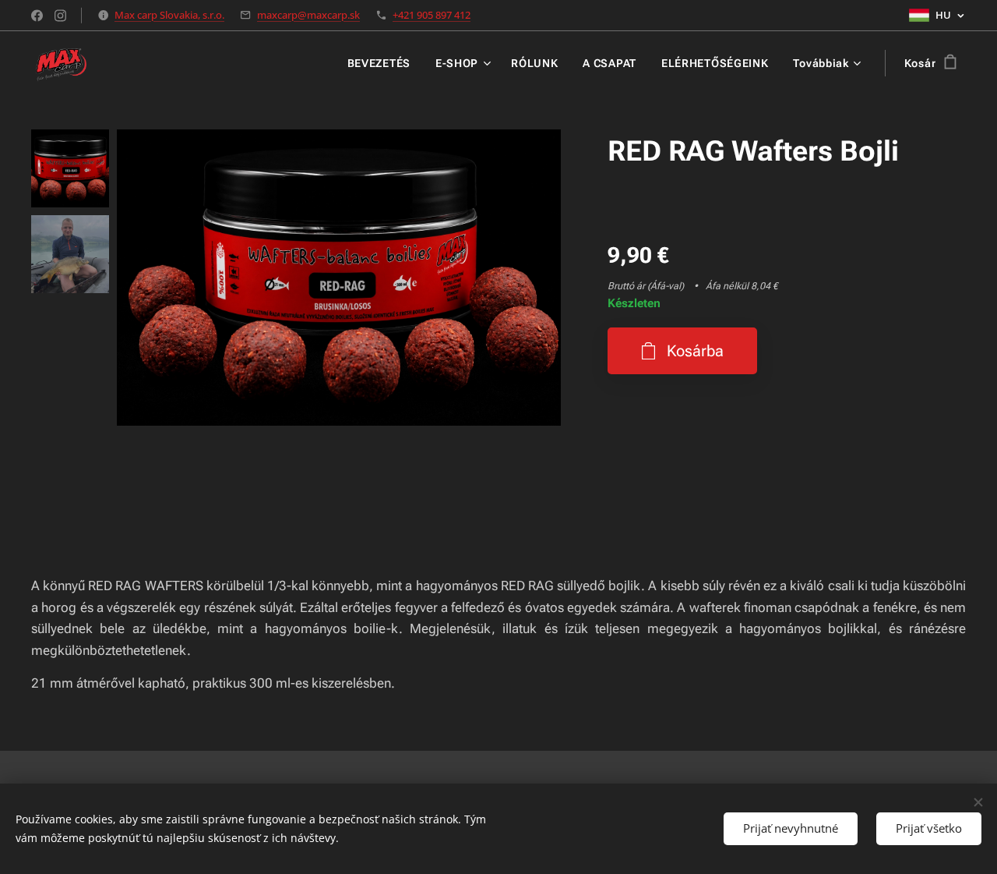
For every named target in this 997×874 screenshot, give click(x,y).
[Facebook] (37, 15)
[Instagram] (60, 15)
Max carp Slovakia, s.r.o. (169, 15)
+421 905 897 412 (431, 15)
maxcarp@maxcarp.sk (308, 15)
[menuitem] (383, 63)
